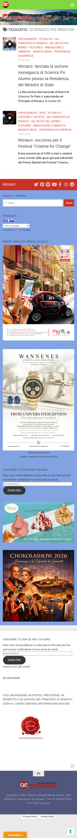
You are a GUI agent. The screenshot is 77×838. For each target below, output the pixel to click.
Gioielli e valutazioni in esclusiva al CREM (38, 457)
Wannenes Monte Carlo (38, 452)
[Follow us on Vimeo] (48, 184)
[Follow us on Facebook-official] (60, 184)
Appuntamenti (27, 39)
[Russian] (12, 220)
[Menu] (72, 4)
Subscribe (14, 490)
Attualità (45, 39)
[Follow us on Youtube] (54, 184)
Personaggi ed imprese (55, 129)
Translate (26, 230)
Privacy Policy (30, 816)
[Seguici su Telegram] (72, 184)
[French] (8, 220)
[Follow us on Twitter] (36, 184)
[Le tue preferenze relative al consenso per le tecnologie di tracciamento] (70, 831)
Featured (36, 47)
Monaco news (42, 51)
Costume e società (31, 117)
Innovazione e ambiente (49, 125)
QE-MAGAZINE (11, 678)
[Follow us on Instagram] (66, 184)
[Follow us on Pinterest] (42, 184)
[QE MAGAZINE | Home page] (6, 4)
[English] (4, 220)
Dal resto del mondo (45, 121)
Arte (42, 112)
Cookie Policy (47, 816)
